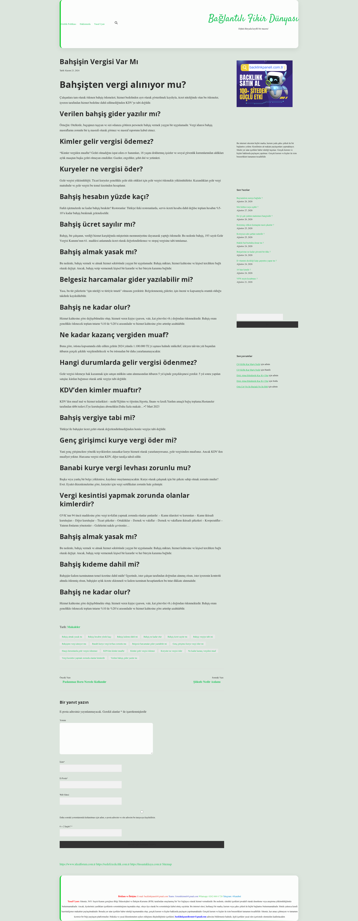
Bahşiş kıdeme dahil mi (127, 636)
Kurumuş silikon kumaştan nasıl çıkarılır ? (255, 224)
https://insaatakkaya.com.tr (145, 864)
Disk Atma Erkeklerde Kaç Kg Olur (252, 375)
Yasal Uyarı (99, 23)
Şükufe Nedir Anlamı (206, 681)
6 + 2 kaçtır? (66, 826)
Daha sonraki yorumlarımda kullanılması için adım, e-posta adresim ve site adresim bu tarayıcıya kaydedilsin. (108, 817)
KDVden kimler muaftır (113, 650)
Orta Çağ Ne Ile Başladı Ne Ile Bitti (252, 386)
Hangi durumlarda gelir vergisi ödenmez (79, 650)
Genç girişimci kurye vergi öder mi (188, 643)
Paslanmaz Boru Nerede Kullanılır (84, 681)
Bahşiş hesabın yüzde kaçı (99, 636)
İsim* (62, 761)
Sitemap (167, 864)
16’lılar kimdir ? (244, 269)
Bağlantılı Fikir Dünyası (253, 19)
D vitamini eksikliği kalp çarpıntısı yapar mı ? (257, 260)
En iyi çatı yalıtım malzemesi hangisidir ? (254, 215)
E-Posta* (64, 778)
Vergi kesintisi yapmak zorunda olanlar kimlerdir (83, 657)
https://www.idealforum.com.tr (77, 864)
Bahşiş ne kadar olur (153, 636)
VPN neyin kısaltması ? (247, 278)
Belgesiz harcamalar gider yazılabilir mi (149, 643)
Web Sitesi (64, 794)
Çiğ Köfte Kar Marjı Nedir (248, 364)
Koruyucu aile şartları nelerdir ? (250, 233)
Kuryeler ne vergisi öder (171, 650)
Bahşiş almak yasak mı (72, 636)
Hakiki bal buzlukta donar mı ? (250, 242)
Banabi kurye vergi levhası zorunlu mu (109, 643)
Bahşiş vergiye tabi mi (203, 636)
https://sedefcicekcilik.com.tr (113, 864)
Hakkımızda (85, 23)
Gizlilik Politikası (68, 23)
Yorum (63, 720)
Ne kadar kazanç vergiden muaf (202, 650)
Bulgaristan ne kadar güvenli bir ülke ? (254, 251)
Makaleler (73, 627)
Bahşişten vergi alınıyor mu (74, 643)
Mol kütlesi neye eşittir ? (247, 206)
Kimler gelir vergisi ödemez (142, 650)
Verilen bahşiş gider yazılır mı (124, 657)
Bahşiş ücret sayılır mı (177, 636)
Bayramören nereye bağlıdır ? (250, 197)
